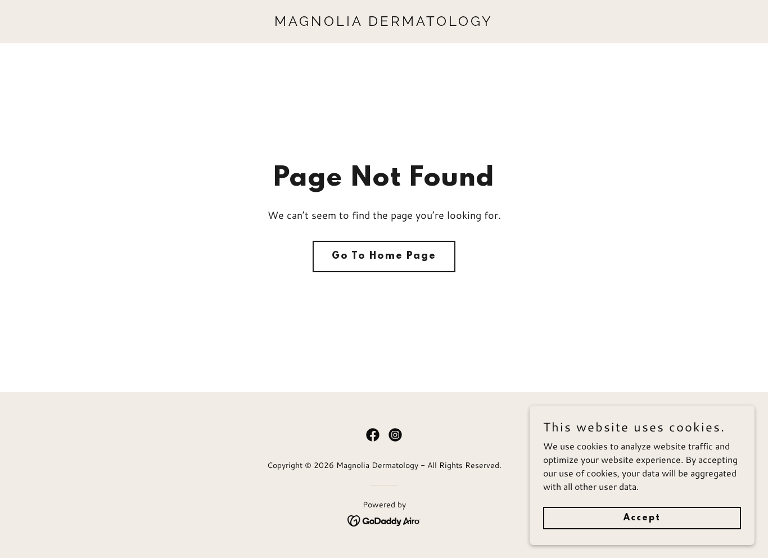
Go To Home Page (384, 256)
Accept (642, 517)
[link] (384, 22)
